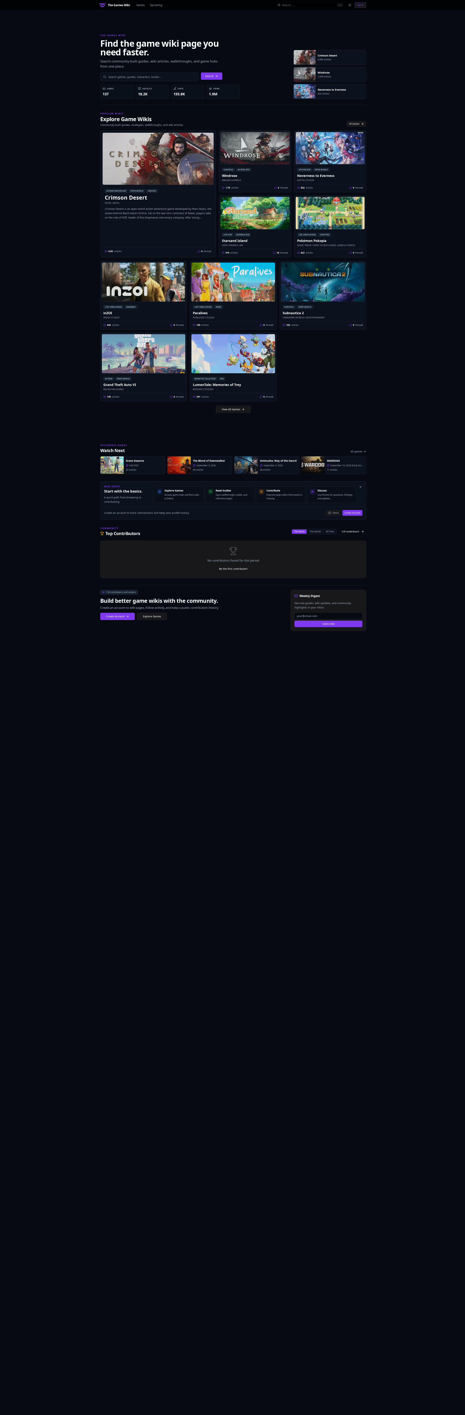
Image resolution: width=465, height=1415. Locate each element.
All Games (354, 123)
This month (315, 531)
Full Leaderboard (350, 531)
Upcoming (156, 5)
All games (357, 451)
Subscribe (328, 623)
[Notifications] (350, 5)
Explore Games (152, 616)
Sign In (360, 5)
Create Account (352, 512)
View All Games (231, 409)
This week (299, 531)
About (336, 512)
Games (140, 5)
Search (209, 76)
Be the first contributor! (233, 568)
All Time (330, 531)
